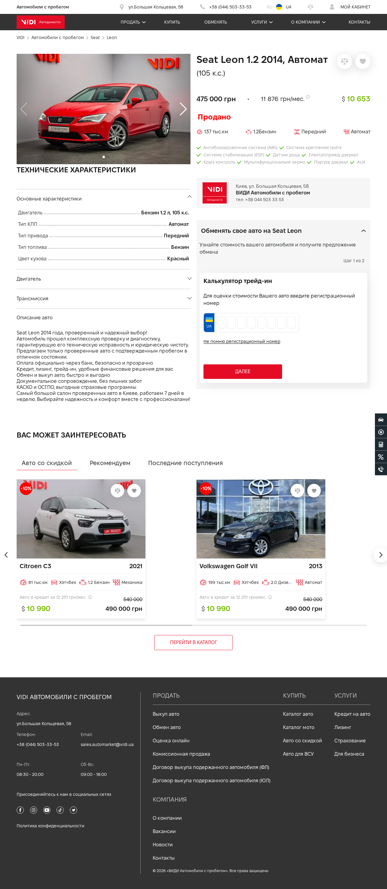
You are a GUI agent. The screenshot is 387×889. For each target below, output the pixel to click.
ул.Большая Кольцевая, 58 (44, 723)
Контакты (359, 22)
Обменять (215, 22)
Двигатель (29, 279)
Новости (163, 844)
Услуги (259, 22)
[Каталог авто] (381, 420)
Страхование (350, 740)
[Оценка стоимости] (381, 444)
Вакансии (164, 831)
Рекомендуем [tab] (110, 463)
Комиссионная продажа (181, 754)
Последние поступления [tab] (185, 463)
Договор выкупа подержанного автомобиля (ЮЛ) (212, 780)
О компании (305, 22)
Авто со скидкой (302, 740)
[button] (183, 109)
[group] (103, 109)
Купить (172, 22)
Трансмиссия (32, 298)
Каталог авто (298, 714)
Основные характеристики (49, 198)
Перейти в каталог (193, 642)
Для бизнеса (349, 754)
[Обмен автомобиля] (381, 432)
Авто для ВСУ (298, 754)
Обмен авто (167, 727)
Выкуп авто (166, 714)
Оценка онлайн (171, 740)
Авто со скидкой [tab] (47, 463)
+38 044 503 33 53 (264, 199)
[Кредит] (381, 457)
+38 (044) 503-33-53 (38, 744)
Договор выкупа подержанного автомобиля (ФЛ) (211, 767)
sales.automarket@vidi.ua (107, 744)
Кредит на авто (352, 714)
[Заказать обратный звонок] (381, 469)
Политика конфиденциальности (50, 825)
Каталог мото (298, 727)
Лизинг (342, 727)
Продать (130, 22)
